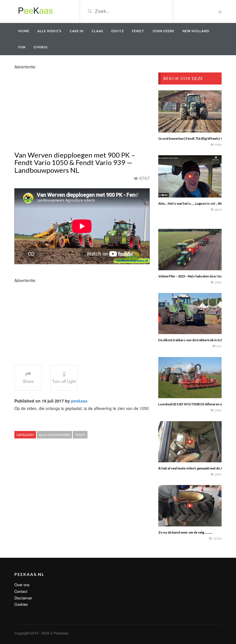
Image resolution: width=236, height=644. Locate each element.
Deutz (117, 31)
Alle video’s (49, 31)
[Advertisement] (60, 110)
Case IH (76, 31)
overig (41, 47)
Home (23, 31)
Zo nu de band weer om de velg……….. (185, 532)
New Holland (196, 31)
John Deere (163, 31)
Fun (22, 47)
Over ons (22, 584)
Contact (20, 591)
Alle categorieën (54, 434)
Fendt (138, 31)
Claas (97, 31)
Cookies (21, 604)
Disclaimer (23, 598)
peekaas (79, 401)
